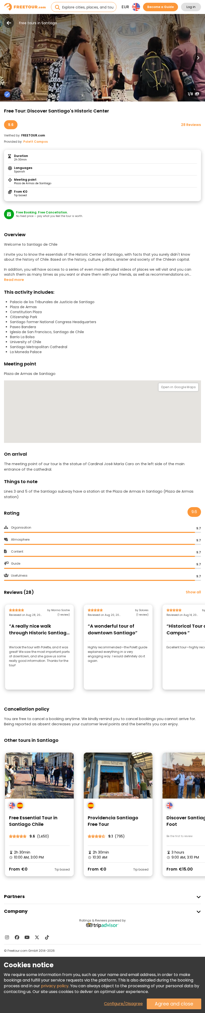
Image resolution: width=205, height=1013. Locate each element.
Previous (7, 58)
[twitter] (37, 937)
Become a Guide (160, 7)
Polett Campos (35, 141)
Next (198, 58)
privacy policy (54, 986)
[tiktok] (47, 937)
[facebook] (17, 937)
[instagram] (7, 937)
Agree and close (174, 1004)
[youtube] (27, 937)
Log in (191, 7)
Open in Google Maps (178, 387)
